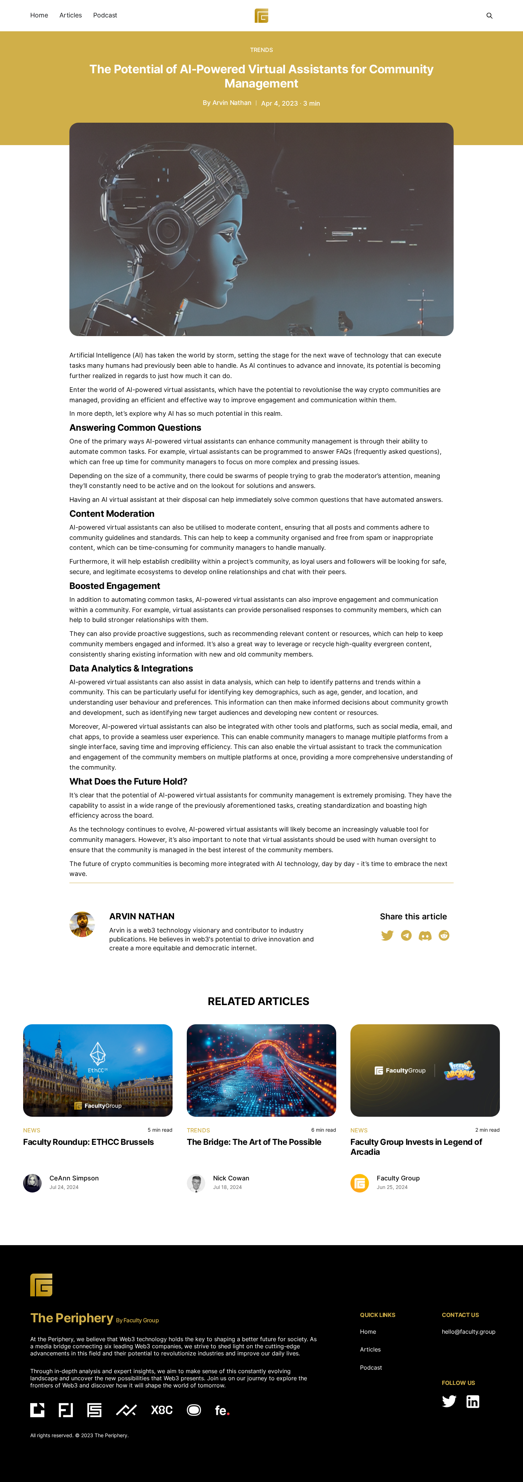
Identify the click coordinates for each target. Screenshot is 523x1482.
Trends (261, 49)
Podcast (105, 15)
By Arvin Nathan (227, 102)
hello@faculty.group (467, 1331)
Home (39, 15)
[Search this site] (489, 15)
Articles (70, 15)
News (32, 1130)
